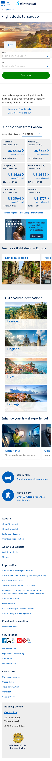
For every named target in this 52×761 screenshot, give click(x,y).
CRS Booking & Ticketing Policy (16, 613)
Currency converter (11, 676)
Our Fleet (6, 691)
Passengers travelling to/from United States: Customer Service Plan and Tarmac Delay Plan (23, 592)
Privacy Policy (8, 603)
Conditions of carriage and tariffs (17, 570)
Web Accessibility (10, 552)
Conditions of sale (10, 598)
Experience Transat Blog (13, 653)
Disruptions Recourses (12, 580)
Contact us (7, 658)
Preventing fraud (9, 626)
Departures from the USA (19, 112)
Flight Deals (9, 9)
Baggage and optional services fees (18, 608)
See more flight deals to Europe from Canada (22, 212)
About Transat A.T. (10, 528)
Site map (6, 557)
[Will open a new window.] (4, 641)
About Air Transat (10, 524)
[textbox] (26, 55)
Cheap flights (8, 681)
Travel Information (10, 686)
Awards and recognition (13, 538)
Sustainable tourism (11, 533)
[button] (10, 44)
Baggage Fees (8, 696)
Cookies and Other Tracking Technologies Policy (24, 575)
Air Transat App (9, 648)
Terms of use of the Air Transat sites (18, 585)
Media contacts (9, 663)
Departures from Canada (19, 109)
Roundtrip (7, 134)
